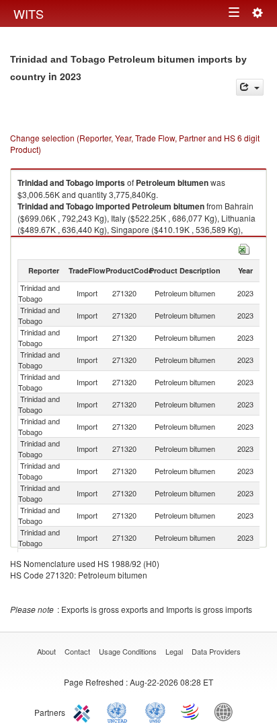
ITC (84, 711)
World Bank (226, 711)
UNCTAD (119, 711)
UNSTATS (155, 711)
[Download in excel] (244, 247)
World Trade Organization (190, 711)
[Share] (250, 87)
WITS (28, 13)
